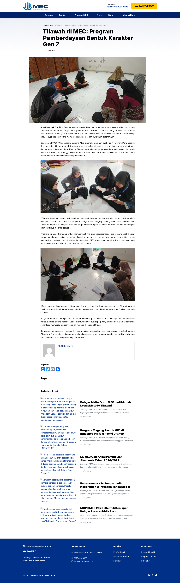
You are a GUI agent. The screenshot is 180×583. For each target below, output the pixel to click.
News (99, 15)
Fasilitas (117, 561)
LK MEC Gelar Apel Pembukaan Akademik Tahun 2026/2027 (101, 458)
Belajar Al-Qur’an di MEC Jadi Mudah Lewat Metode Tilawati (105, 404)
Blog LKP (145, 561)
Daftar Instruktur (121, 556)
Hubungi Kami (128, 15)
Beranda (49, 15)
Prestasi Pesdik (148, 552)
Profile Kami (119, 552)
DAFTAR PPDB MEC (144, 6)
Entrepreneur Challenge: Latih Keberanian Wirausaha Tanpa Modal (105, 485)
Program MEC (81, 15)
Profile (62, 15)
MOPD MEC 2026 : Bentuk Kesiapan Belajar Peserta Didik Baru (104, 509)
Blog (110, 15)
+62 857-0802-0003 (117, 6)
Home (45, 25)
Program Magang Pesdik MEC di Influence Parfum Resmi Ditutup (102, 432)
